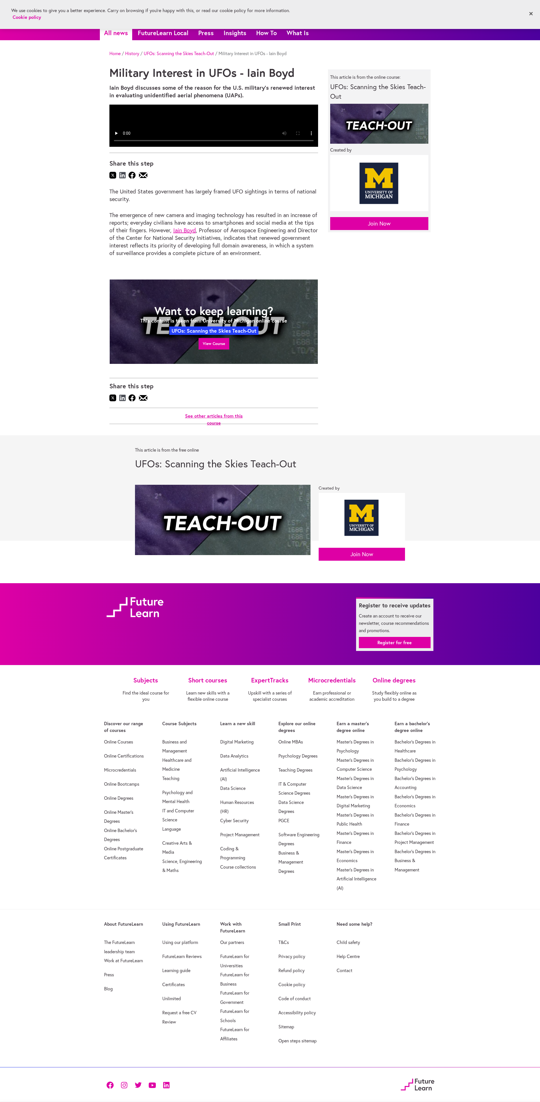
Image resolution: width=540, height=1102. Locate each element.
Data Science (233, 788)
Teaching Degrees (295, 770)
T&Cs (283, 942)
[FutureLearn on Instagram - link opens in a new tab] (124, 1084)
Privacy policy (291, 956)
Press (206, 33)
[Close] (531, 14)
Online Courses (118, 742)
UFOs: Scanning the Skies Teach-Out (179, 53)
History (132, 53)
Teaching (170, 778)
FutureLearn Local (163, 33)
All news (116, 33)
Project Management (240, 834)
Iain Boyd (184, 230)
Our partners (232, 942)
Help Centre (348, 956)
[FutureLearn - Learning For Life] (417, 1083)
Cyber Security (234, 820)
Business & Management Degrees (290, 862)
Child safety (348, 942)
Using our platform (180, 942)
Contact (344, 970)
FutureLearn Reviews (182, 956)
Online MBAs (290, 742)
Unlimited (171, 998)
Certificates (173, 984)
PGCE (283, 820)
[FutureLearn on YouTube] (152, 1084)
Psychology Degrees (298, 756)
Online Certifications (124, 756)
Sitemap (286, 1026)
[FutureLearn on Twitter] (138, 1084)
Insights (235, 33)
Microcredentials (120, 770)
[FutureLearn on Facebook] (111, 1084)
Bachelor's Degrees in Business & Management (415, 861)
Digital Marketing (237, 742)
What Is (298, 33)
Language (171, 829)
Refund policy (291, 970)
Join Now (379, 223)
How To (266, 33)
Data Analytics (234, 756)
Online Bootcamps (121, 784)
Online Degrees (118, 798)
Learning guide (176, 970)
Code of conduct (294, 998)
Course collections (238, 867)
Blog (108, 988)
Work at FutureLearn (123, 960)
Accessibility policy (297, 1012)
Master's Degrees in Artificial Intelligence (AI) (356, 879)
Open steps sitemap (297, 1041)
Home (115, 53)
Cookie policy (291, 984)
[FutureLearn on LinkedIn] (166, 1084)
